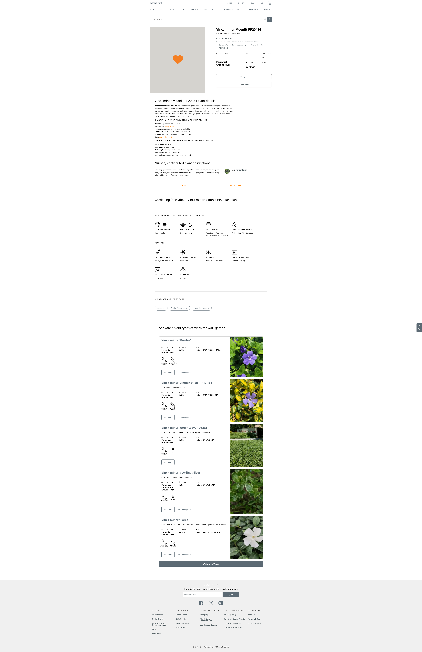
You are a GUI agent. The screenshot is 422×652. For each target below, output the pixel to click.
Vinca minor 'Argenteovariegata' (184, 427)
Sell (252, 3)
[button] (265, 19)
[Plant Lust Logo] (157, 3)
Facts (183, 185)
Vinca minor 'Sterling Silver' (181, 472)
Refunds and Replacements (159, 624)
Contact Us (157, 614)
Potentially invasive (201, 308)
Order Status (158, 619)
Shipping (204, 614)
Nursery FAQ (230, 614)
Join (231, 594)
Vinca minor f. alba (174, 520)
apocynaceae (169, 126)
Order (241, 3)
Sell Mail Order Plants (234, 619)
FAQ (154, 629)
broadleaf (161, 308)
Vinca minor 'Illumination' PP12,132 (186, 382)
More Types (235, 185)
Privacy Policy (254, 623)
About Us (252, 614)
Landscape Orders (208, 625)
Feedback (156, 633)
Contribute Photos (233, 627)
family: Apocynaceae (179, 308)
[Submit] (269, 19)
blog (262, 3)
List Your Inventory (233, 623)
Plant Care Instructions (206, 620)
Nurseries (180, 627)
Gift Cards (181, 619)
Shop (230, 3)
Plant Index (181, 614)
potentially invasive (166, 137)
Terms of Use (254, 619)
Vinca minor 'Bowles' (176, 340)
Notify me (244, 77)
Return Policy (182, 623)
